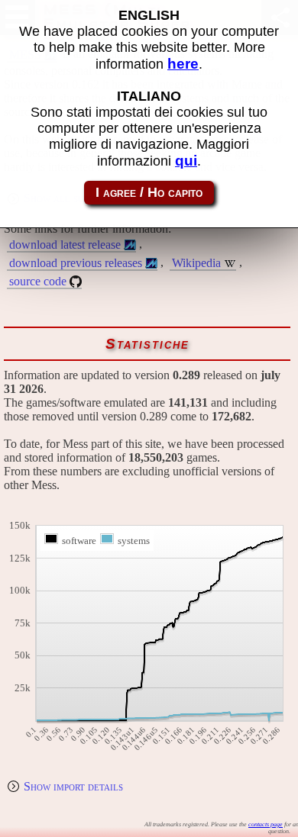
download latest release (65, 244)
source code (37, 281)
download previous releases (75, 262)
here (183, 64)
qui (186, 161)
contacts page (265, 824)
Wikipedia (196, 262)
